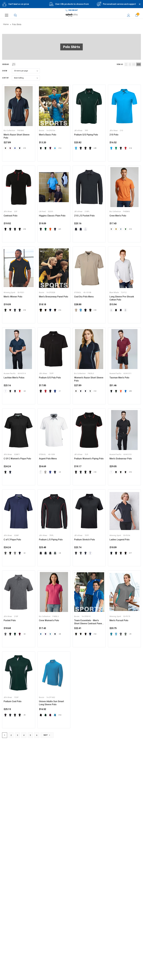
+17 (130, 553)
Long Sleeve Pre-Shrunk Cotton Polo (121, 298)
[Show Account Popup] (128, 15)
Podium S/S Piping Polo (86, 134)
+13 (130, 229)
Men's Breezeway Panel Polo (53, 296)
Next (46, 735)
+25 (130, 391)
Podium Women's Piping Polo (88, 458)
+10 (24, 229)
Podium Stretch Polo (84, 539)
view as (120, 64)
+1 (60, 391)
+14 (59, 148)
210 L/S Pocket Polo (84, 215)
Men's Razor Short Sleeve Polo (16, 136)
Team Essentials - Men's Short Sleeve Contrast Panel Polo (88, 622)
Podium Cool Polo (12, 701)
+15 (130, 472)
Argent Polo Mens (48, 458)
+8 (60, 634)
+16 (59, 310)
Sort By (5, 78)
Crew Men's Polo (117, 215)
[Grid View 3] (134, 64)
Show (4, 71)
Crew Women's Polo (49, 620)
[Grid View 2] (130, 64)
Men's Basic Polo (47, 134)
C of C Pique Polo (12, 539)
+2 (24, 553)
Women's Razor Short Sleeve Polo (88, 379)
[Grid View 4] (138, 64)
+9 (130, 634)
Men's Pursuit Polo (118, 620)
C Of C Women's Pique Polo (17, 458)
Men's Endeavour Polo (120, 458)
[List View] (126, 64)
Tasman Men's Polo (119, 377)
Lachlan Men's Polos (14, 377)
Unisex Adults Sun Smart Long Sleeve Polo (51, 703)
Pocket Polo (10, 620)
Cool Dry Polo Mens (84, 296)
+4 (24, 391)
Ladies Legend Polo (119, 539)
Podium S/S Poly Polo (50, 377)
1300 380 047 (73, 10)
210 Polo (113, 134)
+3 (60, 472)
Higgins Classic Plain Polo (52, 215)
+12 (24, 148)
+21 (59, 229)
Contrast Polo (10, 215)
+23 (95, 148)
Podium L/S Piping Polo (51, 539)
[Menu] (6, 15)
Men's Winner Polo (13, 296)
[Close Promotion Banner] (138, 6)
